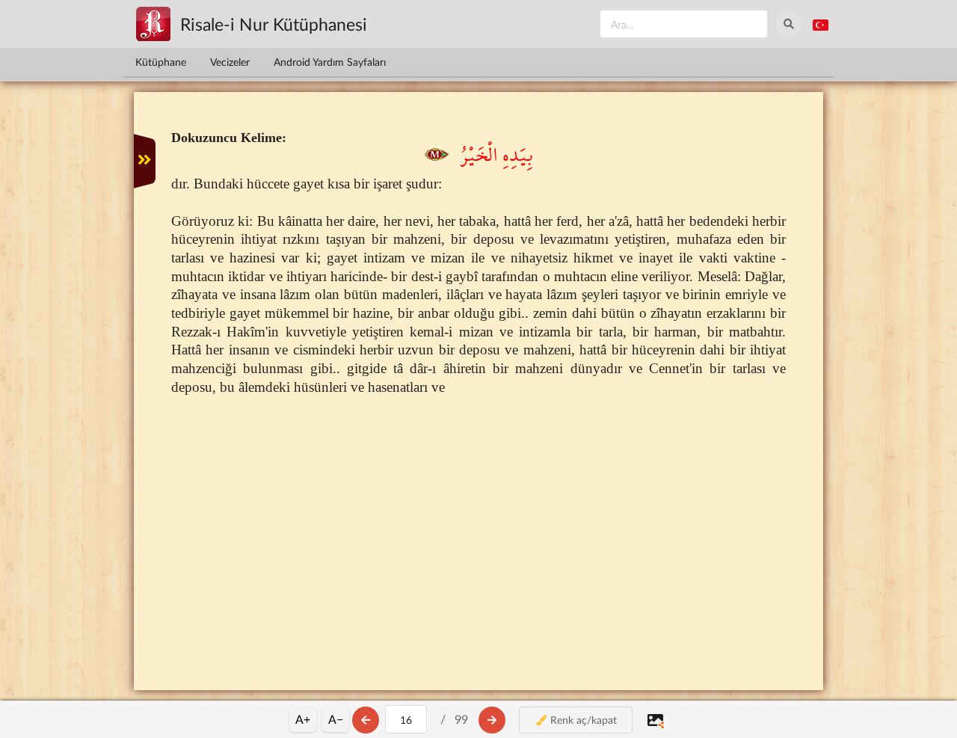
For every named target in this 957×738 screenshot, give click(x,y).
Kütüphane (160, 61)
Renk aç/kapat (582, 719)
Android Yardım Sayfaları (330, 61)
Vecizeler (230, 61)
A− (335, 719)
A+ (302, 719)
